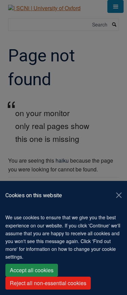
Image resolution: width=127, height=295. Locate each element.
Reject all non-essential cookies (48, 283)
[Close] (118, 195)
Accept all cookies (32, 270)
